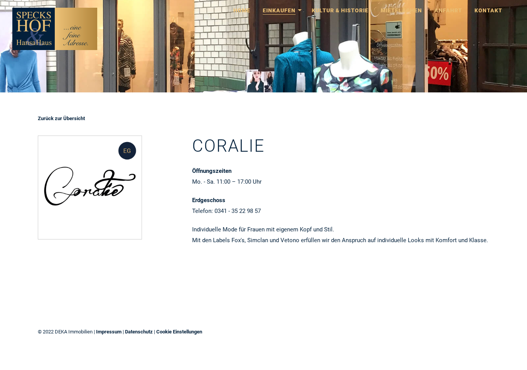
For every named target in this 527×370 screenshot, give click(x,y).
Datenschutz (139, 332)
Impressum (109, 332)
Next (511, 46)
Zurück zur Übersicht (61, 118)
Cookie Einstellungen (179, 332)
